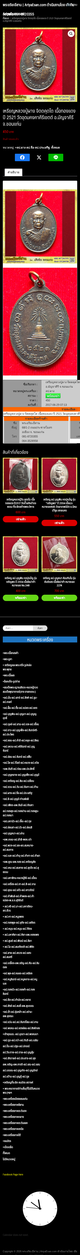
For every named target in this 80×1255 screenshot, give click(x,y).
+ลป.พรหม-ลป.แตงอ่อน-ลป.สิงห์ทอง (21, 1028)
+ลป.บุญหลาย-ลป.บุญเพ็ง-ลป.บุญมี (21, 775)
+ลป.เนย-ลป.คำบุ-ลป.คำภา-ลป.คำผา (21, 855)
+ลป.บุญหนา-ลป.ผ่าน (13, 833)
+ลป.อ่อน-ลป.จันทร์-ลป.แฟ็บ (17, 757)
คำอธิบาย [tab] (13, 172)
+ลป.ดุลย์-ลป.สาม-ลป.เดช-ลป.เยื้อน (21, 724)
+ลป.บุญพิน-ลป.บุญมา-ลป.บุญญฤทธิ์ (19, 716)
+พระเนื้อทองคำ (10, 653)
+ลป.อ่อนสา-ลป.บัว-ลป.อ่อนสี (17, 827)
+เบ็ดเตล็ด (8, 1147)
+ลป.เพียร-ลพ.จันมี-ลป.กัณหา (18, 805)
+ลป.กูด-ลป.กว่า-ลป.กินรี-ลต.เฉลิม (20, 1040)
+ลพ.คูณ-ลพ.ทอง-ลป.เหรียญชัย (19, 862)
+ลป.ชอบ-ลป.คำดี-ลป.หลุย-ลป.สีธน (21, 740)
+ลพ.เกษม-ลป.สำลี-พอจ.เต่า (17, 839)
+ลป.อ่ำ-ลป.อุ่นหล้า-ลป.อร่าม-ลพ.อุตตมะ (18, 1014)
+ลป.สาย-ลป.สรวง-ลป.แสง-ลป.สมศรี (17, 955)
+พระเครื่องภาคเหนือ (13, 1129)
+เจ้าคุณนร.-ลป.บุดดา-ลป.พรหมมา (20, 1034)
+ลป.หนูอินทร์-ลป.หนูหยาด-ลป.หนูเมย (20, 981)
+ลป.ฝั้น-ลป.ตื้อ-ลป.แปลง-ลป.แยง (20, 708)
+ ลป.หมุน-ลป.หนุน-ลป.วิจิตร (17, 929)
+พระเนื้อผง (9, 675)
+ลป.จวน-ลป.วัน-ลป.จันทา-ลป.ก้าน (20, 787)
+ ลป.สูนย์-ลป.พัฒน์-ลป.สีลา (17, 941)
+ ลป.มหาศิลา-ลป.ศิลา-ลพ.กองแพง (21, 934)
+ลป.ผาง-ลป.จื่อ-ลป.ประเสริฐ (32, 147)
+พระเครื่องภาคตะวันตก (15, 1111)
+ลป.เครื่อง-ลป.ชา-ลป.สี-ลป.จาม (19, 884)
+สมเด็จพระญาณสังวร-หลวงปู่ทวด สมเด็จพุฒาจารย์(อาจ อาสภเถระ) (20, 689)
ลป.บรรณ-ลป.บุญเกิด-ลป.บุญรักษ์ (20, 1070)
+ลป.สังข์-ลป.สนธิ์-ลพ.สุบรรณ (18, 1006)
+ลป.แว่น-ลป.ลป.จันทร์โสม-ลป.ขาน (20, 1022)
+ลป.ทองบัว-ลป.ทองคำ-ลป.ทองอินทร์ (19, 991)
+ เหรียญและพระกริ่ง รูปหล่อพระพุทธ (17, 667)
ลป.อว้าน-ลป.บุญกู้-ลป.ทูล (16, 1076)
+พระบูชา (7, 659)
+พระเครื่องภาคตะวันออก (15, 1123)
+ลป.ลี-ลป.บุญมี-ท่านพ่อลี (16, 799)
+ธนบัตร (7, 1141)
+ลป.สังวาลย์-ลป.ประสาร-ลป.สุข (19, 1058)
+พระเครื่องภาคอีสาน (13, 1105)
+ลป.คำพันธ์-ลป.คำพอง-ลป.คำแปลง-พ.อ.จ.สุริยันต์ (18, 898)
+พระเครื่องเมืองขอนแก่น (15, 1099)
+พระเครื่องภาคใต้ (12, 1135)
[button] (71, 33)
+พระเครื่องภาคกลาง (13, 1117)
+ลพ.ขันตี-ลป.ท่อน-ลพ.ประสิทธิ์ (18, 769)
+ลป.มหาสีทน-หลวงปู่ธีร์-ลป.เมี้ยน (20, 878)
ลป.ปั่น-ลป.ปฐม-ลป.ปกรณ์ (16, 1046)
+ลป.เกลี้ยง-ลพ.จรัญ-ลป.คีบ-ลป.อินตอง (21, 965)
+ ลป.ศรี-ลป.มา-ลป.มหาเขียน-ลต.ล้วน (18, 908)
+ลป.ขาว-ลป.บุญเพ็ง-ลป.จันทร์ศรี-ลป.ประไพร (20, 732)
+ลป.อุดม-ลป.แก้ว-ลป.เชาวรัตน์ (18, 890)
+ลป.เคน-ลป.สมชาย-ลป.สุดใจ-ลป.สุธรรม (21, 870)
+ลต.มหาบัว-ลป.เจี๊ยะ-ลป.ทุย (17, 821)
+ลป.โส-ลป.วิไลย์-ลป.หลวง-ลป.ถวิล (21, 763)
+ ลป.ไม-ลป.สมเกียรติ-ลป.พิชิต (18, 947)
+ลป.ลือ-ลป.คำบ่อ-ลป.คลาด (17, 1000)
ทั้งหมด (55, 147)
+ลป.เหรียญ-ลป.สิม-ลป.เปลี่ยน (18, 781)
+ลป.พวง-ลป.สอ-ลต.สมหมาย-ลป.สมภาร (18, 847)
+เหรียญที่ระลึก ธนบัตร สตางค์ (18, 1082)
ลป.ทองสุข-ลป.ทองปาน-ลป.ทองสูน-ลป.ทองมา (21, 813)
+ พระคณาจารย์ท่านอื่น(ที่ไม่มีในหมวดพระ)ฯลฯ (21, 1090)
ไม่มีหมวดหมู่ (9, 1159)
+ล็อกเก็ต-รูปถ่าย (11, 681)
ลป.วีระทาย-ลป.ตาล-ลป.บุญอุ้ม (18, 1052)
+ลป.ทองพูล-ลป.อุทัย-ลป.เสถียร (19, 922)
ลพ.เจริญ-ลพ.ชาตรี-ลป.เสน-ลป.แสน (21, 1064)
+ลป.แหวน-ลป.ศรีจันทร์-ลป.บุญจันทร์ (19, 748)
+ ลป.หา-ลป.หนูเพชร (13, 916)
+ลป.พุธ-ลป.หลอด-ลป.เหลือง (17, 973)
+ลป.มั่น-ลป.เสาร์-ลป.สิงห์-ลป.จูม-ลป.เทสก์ (20, 699)
